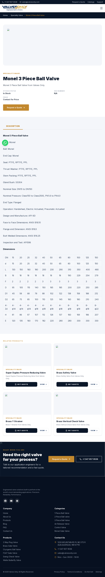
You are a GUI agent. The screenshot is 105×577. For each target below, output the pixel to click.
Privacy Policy (59, 572)
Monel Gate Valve (62, 531)
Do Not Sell (89, 572)
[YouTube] (11, 501)
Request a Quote (78, 2)
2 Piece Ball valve (62, 517)
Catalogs (91, 2)
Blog (5, 524)
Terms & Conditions (74, 572)
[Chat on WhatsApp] (5, 143)
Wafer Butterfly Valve (12, 560)
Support (100, 2)
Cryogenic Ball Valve (12, 549)
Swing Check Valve (11, 557)
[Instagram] (17, 501)
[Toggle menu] (101, 8)
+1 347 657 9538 (10, 2)
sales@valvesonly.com (30, 2)
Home (5, 15)
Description (13, 126)
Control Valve (60, 527)
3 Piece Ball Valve (62, 520)
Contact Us (7, 531)
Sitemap (99, 572)
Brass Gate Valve (10, 546)
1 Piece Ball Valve (62, 513)
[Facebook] (5, 501)
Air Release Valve (62, 524)
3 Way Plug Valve (10, 542)
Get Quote (22, 384)
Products (7, 520)
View (42, 384)
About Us (7, 517)
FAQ (5, 527)
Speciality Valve (17, 15)
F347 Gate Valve (10, 553)
